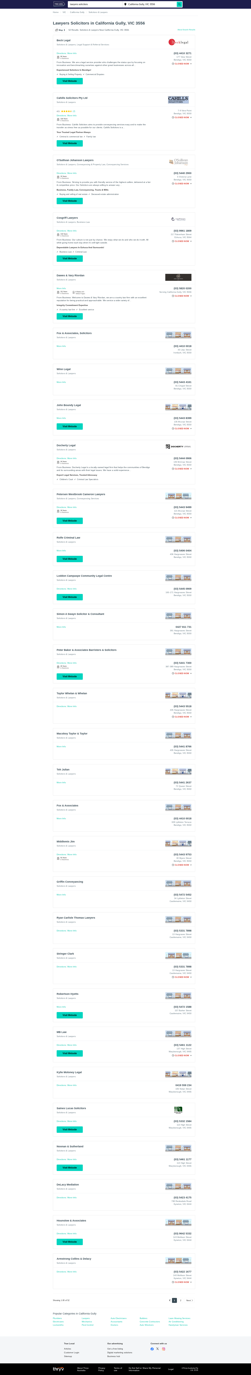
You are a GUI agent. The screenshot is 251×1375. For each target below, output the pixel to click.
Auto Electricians (118, 1318)
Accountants (116, 1321)
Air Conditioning (176, 1321)
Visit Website (70, 81)
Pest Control (87, 1325)
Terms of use (118, 1369)
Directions (61, 53)
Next (188, 1300)
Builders (143, 1318)
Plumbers (57, 1318)
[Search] (179, 4)
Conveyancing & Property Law (91, 164)
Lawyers (86, 1318)
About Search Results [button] (186, 30)
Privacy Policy (101, 1369)
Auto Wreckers (147, 1325)
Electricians (58, 1321)
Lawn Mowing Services (179, 1318)
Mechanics (87, 1321)
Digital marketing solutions (119, 1352)
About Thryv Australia (83, 1369)
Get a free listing (115, 1349)
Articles (67, 1349)
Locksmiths (58, 1325)
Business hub (113, 1356)
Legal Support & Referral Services (93, 44)
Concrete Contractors (150, 1321)
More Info (72, 53)
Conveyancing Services (117, 164)
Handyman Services (178, 1325)
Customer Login (71, 1352)
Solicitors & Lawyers (66, 44)
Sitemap (68, 1356)
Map (61, 30)
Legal (170, 1369)
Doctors (114, 1325)
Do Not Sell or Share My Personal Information (145, 1369)
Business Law (83, 222)
